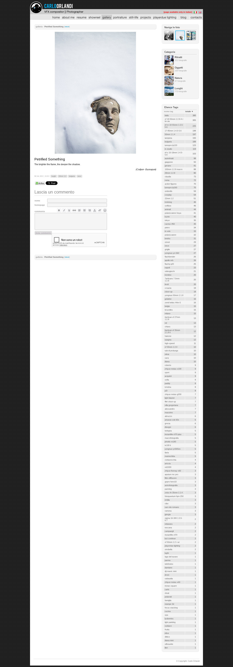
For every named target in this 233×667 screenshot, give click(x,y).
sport (167, 372)
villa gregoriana (171, 405)
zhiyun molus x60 (172, 582)
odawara (168, 524)
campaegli (169, 531)
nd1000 (168, 467)
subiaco (168, 626)
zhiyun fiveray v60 (173, 471)
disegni (168, 427)
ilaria (167, 452)
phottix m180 (170, 442)
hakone (168, 336)
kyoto (167, 217)
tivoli (167, 284)
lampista (168, 138)
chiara (167, 326)
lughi (167, 553)
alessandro (170, 409)
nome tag (168, 111)
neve (67, 26)
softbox (168, 206)
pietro (167, 227)
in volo (167, 231)
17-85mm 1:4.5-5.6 (173, 131)
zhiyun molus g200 (173, 394)
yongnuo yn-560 (172, 253)
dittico (167, 637)
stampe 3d (169, 604)
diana (167, 361)
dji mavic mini (170, 571)
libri (166, 648)
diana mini (169, 640)
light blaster (170, 398)
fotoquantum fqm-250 (174, 496)
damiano (168, 568)
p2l (166, 391)
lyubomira (169, 618)
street (167, 242)
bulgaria (72, 176)
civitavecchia (170, 460)
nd (166, 323)
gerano (168, 166)
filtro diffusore (171, 478)
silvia (167, 354)
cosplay (168, 195)
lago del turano (171, 557)
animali (168, 209)
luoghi (54, 176)
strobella (168, 549)
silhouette (169, 644)
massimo (169, 412)
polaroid (168, 597)
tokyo (167, 220)
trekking (168, 202)
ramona (168, 511)
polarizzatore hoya (173, 213)
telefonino (169, 564)
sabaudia (169, 578)
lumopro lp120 (171, 145)
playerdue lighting (172, 546)
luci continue (170, 538)
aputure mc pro (171, 474)
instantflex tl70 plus (173, 434)
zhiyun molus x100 (173, 369)
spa (166, 615)
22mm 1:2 (62, 176)
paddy (167, 383)
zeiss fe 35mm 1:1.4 (174, 493)
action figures (171, 184)
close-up (168, 292)
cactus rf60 (170, 224)
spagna (168, 340)
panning (168, 489)
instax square (171, 586)
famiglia (168, 600)
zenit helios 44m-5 (173, 302)
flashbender (170, 257)
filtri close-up (170, 401)
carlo (167, 589)
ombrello (168, 191)
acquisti (168, 376)
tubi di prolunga (171, 351)
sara (167, 358)
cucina (168, 611)
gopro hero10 (171, 482)
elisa (167, 633)
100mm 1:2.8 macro (173, 169)
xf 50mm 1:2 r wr (172, 542)
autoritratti (169, 158)
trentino (168, 275)
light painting (170, 622)
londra (167, 238)
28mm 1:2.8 (170, 173)
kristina (168, 387)
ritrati (167, 593)
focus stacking (171, 608)
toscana (168, 527)
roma (167, 180)
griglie (167, 249)
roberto (168, 365)
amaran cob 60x (172, 420)
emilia (167, 500)
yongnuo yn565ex (173, 449)
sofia (167, 380)
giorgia (168, 514)
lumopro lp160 (171, 187)
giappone (169, 162)
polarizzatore (170, 235)
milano (167, 313)
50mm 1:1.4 (170, 134)
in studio (168, 149)
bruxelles (169, 310)
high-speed (170, 343)
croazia (168, 288)
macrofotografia (172, 438)
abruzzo (168, 416)
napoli (167, 268)
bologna (168, 431)
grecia (167, 423)
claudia (168, 176)
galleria (39, 26)
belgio (167, 306)
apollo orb (169, 260)
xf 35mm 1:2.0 (171, 347)
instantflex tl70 (171, 535)
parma (167, 560)
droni (167, 575)
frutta (167, 629)
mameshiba (170, 456)
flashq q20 (169, 264)
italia (167, 115)
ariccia (168, 463)
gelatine (168, 299)
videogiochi (170, 271)
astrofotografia (171, 485)
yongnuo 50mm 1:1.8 (174, 295)
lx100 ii (168, 445)
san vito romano (172, 507)
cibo (166, 503)
